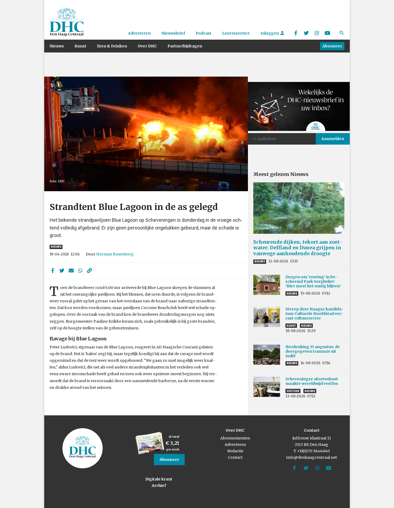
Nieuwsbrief (173, 33)
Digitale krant (158, 479)
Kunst (80, 46)
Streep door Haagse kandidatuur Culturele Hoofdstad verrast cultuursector (314, 314)
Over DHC (147, 46)
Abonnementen (235, 438)
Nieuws (57, 46)
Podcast (203, 33)
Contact (235, 457)
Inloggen (270, 33)
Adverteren (139, 33)
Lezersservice (236, 33)
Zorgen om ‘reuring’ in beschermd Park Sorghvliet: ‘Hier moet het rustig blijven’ (313, 281)
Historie (293, 391)
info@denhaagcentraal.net (311, 457)
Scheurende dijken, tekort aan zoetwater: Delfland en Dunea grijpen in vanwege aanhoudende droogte (298, 248)
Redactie (235, 451)
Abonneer (332, 46)
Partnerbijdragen (185, 46)
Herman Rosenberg (115, 254)
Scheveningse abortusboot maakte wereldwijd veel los (311, 381)
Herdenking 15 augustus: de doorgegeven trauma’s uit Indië (312, 351)
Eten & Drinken (112, 46)
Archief (159, 485)
